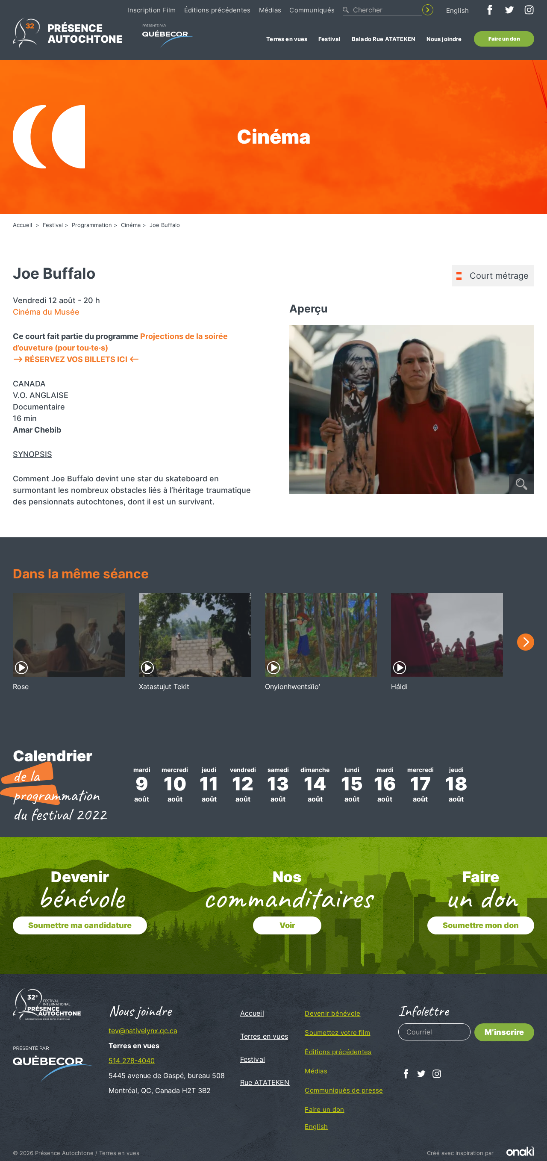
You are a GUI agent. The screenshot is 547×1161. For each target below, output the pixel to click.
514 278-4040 (132, 1060)
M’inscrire (504, 1032)
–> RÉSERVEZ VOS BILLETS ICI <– (76, 359)
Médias (270, 10)
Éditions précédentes (217, 10)
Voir (287, 925)
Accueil (23, 224)
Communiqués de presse (344, 1090)
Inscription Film (151, 10)
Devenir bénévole (332, 1013)
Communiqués (312, 10)
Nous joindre (444, 38)
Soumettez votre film (337, 1032)
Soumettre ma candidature (80, 925)
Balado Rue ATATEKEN (383, 38)
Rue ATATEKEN (265, 1082)
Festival (329, 38)
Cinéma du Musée (46, 311)
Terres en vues (286, 38)
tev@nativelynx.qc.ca (143, 1030)
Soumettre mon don (481, 925)
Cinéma (131, 224)
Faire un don (504, 38)
